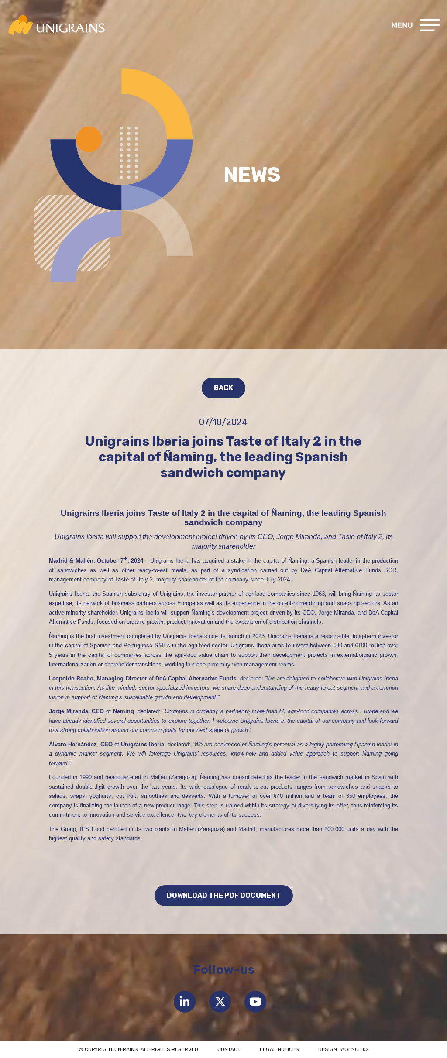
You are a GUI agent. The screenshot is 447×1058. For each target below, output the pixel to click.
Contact (229, 1049)
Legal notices (279, 1049)
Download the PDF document (224, 895)
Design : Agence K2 (343, 1049)
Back (223, 388)
